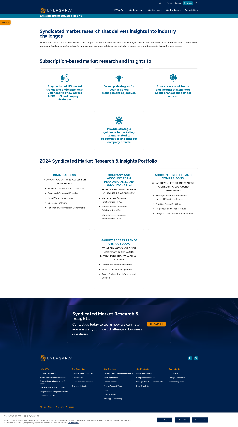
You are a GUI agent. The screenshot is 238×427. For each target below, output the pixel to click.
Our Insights (190, 10)
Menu (5, 22)
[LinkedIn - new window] (190, 358)
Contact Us (156, 324)
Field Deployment (111, 378)
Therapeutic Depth (79, 386)
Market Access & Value (113, 386)
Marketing (108, 390)
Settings (165, 420)
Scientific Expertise (176, 382)
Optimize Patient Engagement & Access (52, 382)
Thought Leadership (177, 378)
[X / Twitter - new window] (196, 358)
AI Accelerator (77, 378)
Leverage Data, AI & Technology (52, 387)
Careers (178, 3)
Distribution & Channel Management (118, 373)
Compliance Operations (145, 378)
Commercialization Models (82, 373)
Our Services (154, 10)
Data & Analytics (142, 386)
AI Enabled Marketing (144, 373)
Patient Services (110, 382)
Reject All (182, 420)
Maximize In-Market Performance (52, 378)
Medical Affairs (110, 395)
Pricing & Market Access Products (149, 382)
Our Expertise (135, 10)
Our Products (172, 10)
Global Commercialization (82, 382)
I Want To (118, 10)
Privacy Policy (73, 423)
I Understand (200, 420)
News (169, 3)
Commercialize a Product (50, 373)
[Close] (234, 419)
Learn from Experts (47, 396)
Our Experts (173, 373)
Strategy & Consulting (113, 399)
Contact (188, 3)
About (161, 3)
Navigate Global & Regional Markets (54, 392)
